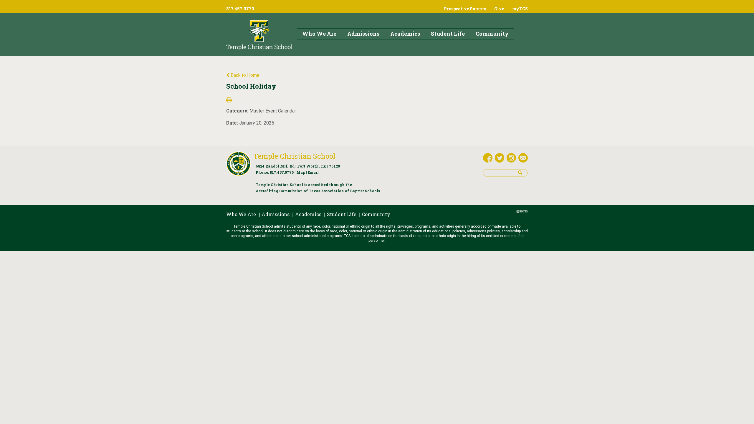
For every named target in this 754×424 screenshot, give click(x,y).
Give (499, 8)
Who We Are (241, 214)
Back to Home (244, 75)
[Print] (229, 100)
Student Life (341, 214)
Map (300, 172)
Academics (308, 214)
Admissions (276, 214)
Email (313, 172)
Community (376, 214)
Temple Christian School (294, 156)
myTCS (520, 8)
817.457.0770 (282, 172)
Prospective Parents (465, 8)
